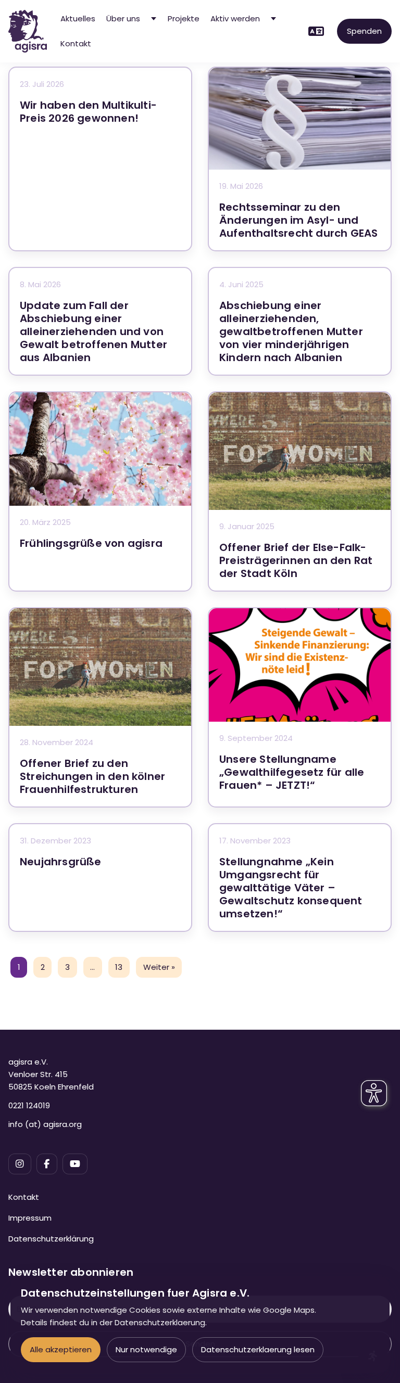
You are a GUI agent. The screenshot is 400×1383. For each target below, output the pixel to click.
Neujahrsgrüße (61, 861)
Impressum (30, 1217)
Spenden (364, 30)
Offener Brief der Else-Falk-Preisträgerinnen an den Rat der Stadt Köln (295, 560)
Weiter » (159, 967)
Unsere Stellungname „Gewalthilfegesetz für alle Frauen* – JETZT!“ (291, 772)
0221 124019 (29, 1105)
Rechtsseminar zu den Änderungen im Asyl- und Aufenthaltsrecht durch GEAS (298, 220)
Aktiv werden (235, 18)
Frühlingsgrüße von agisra (91, 543)
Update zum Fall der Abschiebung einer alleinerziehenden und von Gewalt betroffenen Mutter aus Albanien (93, 331)
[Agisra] (27, 31)
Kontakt (75, 43)
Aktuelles (77, 18)
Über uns (123, 18)
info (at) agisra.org (45, 1124)
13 (118, 967)
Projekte (183, 18)
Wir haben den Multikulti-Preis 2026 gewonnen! (88, 111)
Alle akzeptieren (61, 1349)
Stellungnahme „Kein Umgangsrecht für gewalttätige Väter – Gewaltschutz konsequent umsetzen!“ (290, 887)
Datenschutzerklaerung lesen (258, 1349)
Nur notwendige (146, 1349)
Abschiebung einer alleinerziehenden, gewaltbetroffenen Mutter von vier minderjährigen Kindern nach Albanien (291, 331)
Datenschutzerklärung (51, 1238)
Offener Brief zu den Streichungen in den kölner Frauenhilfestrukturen (92, 776)
